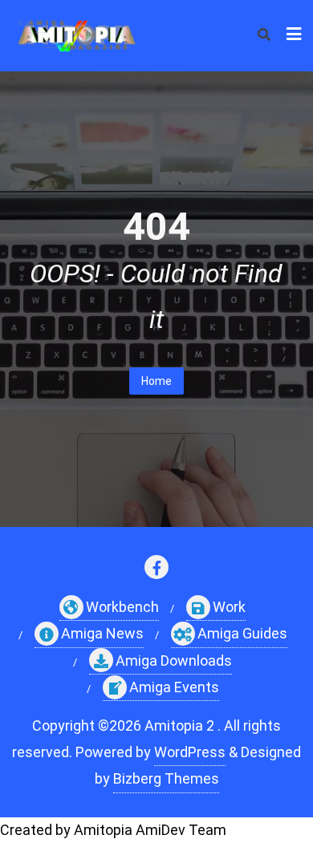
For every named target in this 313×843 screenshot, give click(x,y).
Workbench (122, 606)
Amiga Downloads (174, 660)
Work (229, 606)
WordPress (190, 752)
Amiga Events (174, 687)
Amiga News (102, 633)
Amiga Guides (242, 633)
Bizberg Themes (166, 778)
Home (156, 381)
